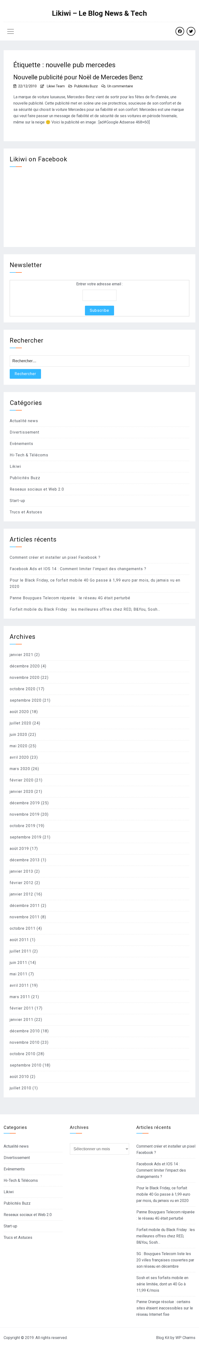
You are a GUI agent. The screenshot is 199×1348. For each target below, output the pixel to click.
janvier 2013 (21, 871)
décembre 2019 (25, 803)
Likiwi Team (56, 86)
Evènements (21, 443)
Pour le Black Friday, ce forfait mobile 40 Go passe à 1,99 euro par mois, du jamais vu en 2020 (163, 1194)
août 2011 (19, 939)
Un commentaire (120, 86)
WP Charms (185, 1337)
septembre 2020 (25, 700)
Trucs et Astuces (26, 512)
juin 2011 (18, 962)
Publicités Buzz (86, 86)
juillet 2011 (20, 951)
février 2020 (21, 780)
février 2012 (21, 882)
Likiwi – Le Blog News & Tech (99, 13)
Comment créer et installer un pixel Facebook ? (55, 557)
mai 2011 (18, 974)
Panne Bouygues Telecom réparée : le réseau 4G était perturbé (70, 598)
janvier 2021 (21, 654)
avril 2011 (19, 985)
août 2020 (19, 711)
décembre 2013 (25, 860)
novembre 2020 (25, 677)
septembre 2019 (25, 837)
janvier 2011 (21, 1019)
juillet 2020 (20, 723)
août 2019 (19, 848)
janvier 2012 (21, 894)
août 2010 (19, 1076)
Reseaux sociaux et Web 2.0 (37, 489)
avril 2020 (19, 757)
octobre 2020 (22, 689)
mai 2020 (18, 746)
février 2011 (21, 1008)
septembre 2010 (25, 1065)
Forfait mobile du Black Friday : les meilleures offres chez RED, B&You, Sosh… (85, 609)
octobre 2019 (22, 825)
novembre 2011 (25, 917)
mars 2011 (20, 997)
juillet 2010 (20, 1088)
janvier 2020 (21, 791)
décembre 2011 (25, 905)
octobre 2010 (22, 1054)
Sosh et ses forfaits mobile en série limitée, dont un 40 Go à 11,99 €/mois (162, 1284)
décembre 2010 (25, 1031)
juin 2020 (18, 734)
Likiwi (15, 466)
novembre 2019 (25, 814)
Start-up (17, 500)
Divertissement (24, 432)
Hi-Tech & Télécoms (29, 455)
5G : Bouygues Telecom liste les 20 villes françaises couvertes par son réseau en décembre (165, 1260)
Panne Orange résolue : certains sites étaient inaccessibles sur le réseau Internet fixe (164, 1308)
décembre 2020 (25, 666)
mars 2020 (20, 768)
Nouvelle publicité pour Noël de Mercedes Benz (78, 77)
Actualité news (24, 421)
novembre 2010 (25, 1042)
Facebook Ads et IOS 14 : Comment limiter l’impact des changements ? (78, 569)
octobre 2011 (22, 928)
